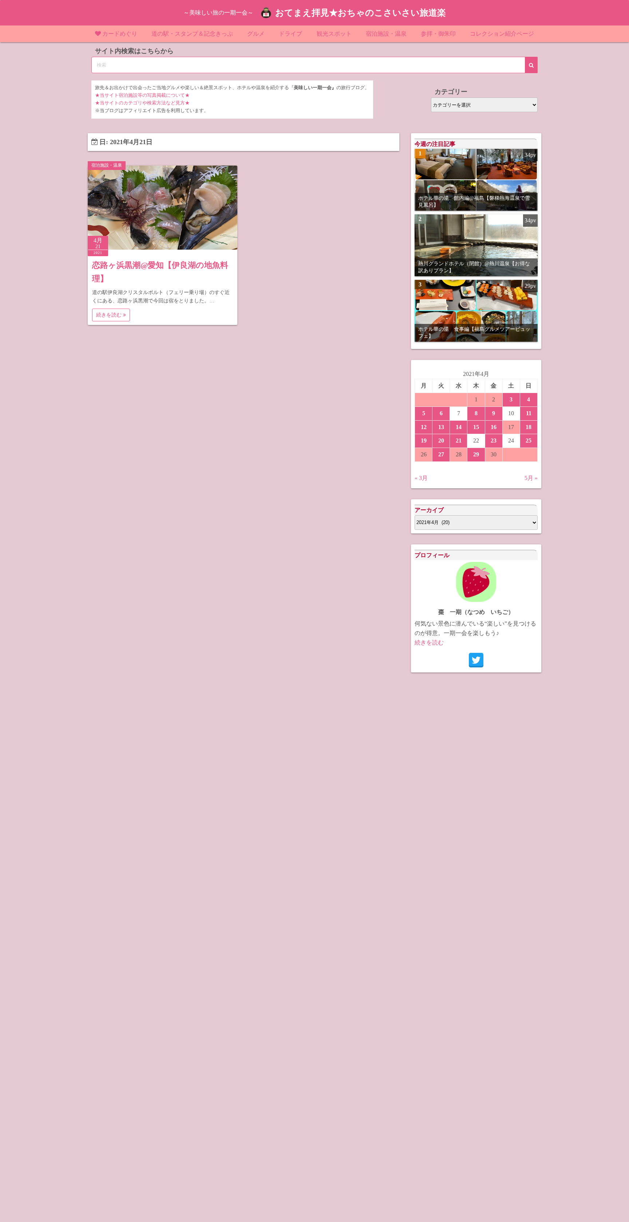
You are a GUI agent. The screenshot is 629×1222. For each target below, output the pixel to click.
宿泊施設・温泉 (386, 34)
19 (424, 440)
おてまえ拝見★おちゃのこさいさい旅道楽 (360, 12)
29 (476, 454)
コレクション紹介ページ (502, 34)
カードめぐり (119, 34)
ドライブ (290, 34)
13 (441, 427)
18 (528, 427)
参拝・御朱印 (438, 34)
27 (441, 454)
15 (476, 427)
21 (459, 440)
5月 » (531, 478)
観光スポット (334, 34)
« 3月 (421, 478)
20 (441, 440)
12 (424, 427)
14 (459, 427)
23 (494, 440)
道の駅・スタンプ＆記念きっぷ (192, 34)
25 (528, 440)
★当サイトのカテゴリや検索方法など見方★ (142, 103)
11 (528, 413)
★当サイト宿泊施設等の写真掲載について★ (142, 95)
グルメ (256, 34)
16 (494, 427)
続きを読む (109, 315)
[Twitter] (476, 660)
